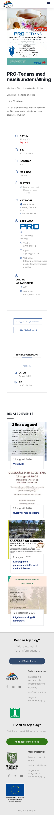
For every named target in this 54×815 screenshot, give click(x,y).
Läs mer (23, 175)
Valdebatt (27, 366)
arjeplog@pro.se (31, 253)
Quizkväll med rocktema (26, 512)
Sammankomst (29, 213)
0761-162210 (29, 246)
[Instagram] (13, 687)
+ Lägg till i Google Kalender (27, 321)
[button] (48, 2)
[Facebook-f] (7, 687)
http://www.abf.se (31, 294)
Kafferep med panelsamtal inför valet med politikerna (25, 565)
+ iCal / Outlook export (28, 330)
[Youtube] (19, 687)
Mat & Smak (28, 204)
